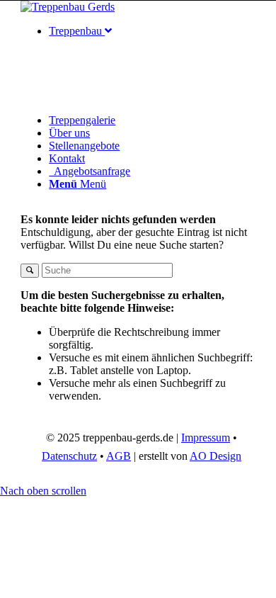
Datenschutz (69, 456)
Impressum (205, 437)
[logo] (68, 7)
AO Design (215, 456)
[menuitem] (152, 69)
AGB (118, 456)
